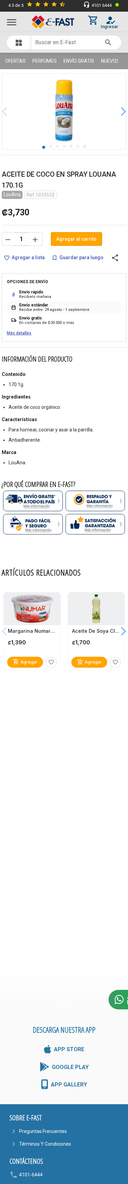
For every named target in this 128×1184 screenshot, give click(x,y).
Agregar (25, 661)
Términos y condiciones (45, 1144)
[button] (118, 111)
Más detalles (19, 333)
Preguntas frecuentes (43, 1131)
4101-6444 (31, 1174)
